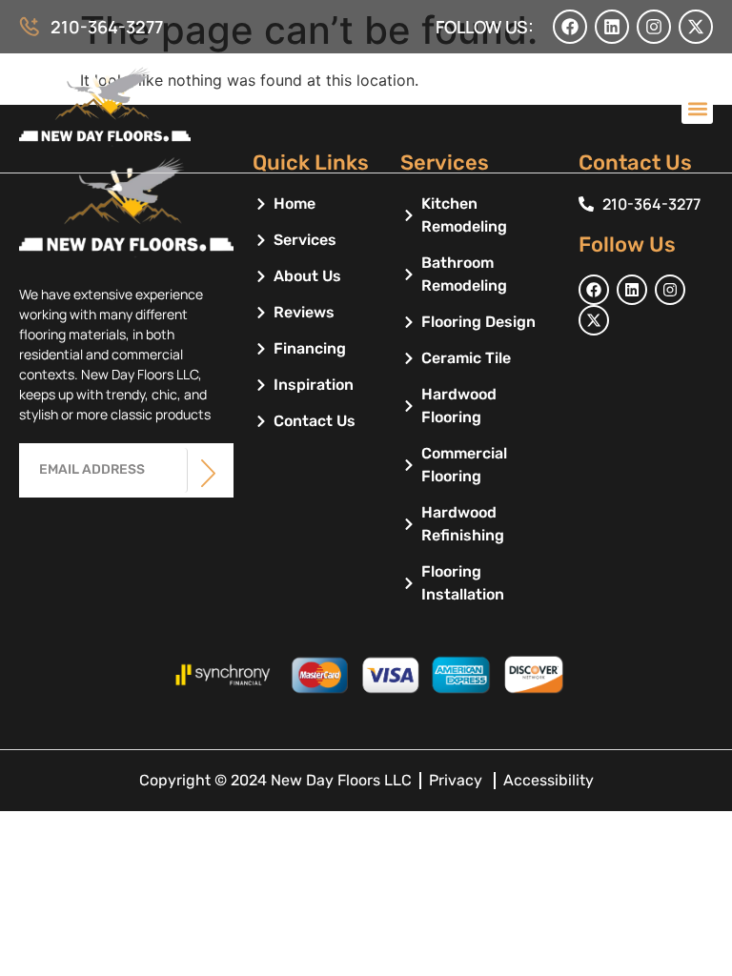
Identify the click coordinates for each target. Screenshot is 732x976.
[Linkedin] (612, 27)
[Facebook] (570, 27)
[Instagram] (654, 27)
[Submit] (208, 474)
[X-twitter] (696, 27)
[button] (697, 108)
